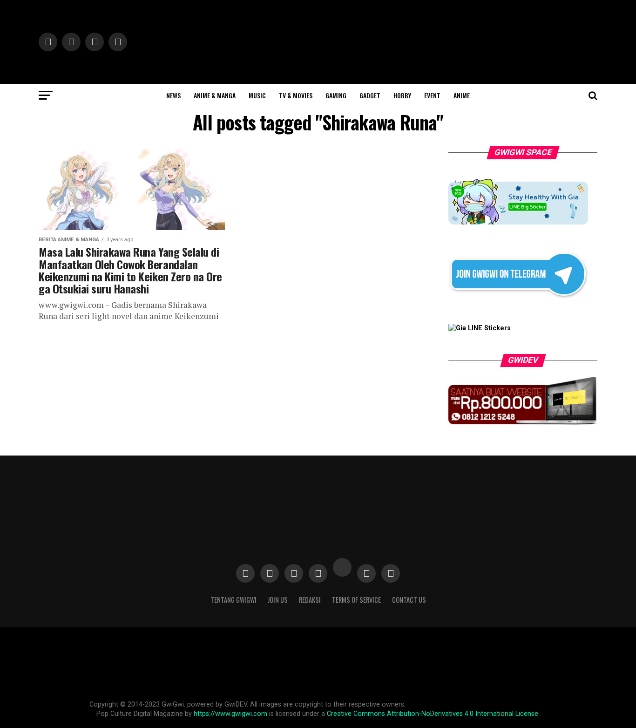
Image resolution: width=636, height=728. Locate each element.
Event (432, 95)
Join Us (278, 600)
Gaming (335, 95)
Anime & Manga (215, 95)
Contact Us (409, 600)
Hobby (402, 95)
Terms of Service (356, 600)
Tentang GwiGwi (233, 600)
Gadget (369, 95)
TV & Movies (295, 95)
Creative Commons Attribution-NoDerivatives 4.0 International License (432, 714)
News (173, 95)
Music (257, 95)
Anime (461, 95)
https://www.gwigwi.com (230, 714)
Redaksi (310, 600)
